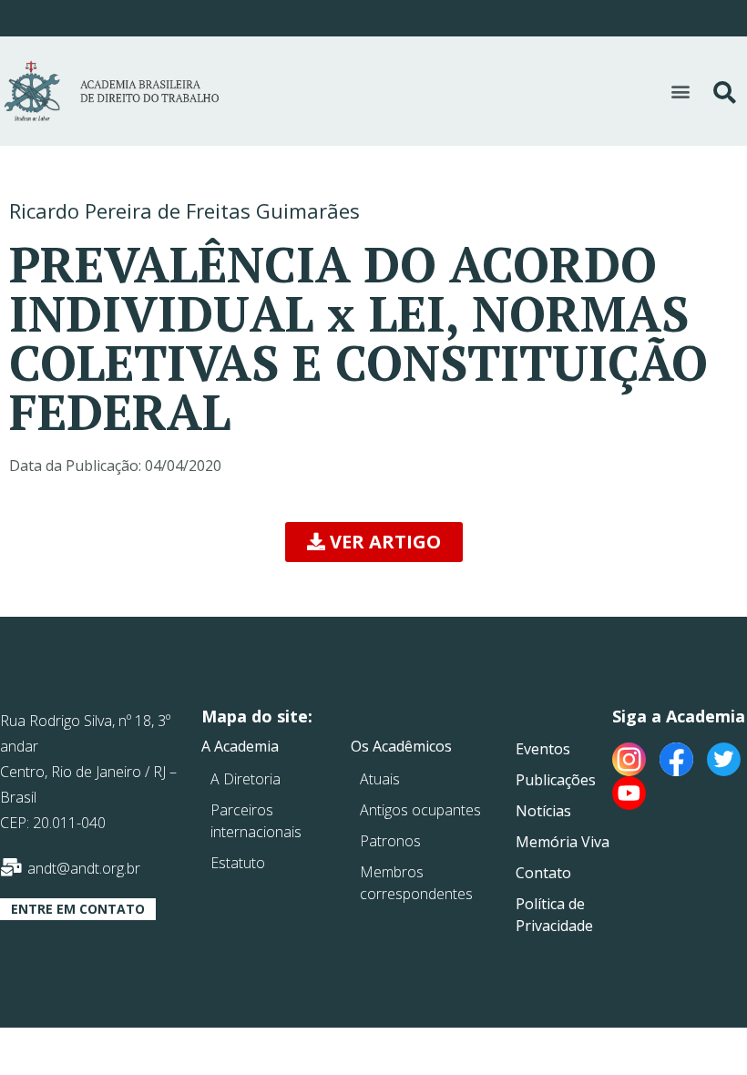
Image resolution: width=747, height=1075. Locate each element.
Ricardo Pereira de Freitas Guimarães (184, 210)
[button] (680, 92)
